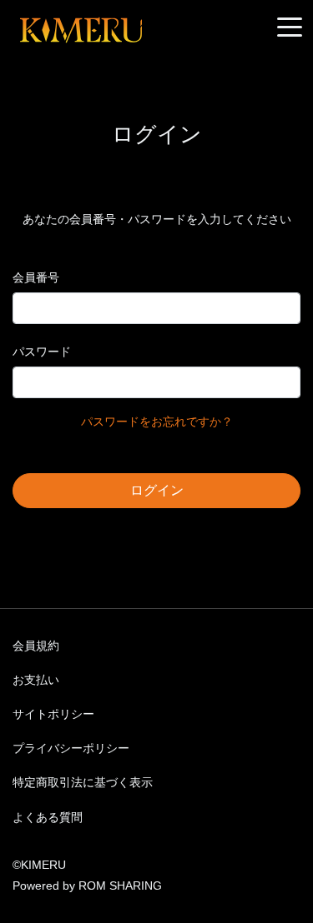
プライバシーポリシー (71, 748)
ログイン (157, 490)
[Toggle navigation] (289, 27)
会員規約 (36, 645)
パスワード (42, 351)
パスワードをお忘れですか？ (157, 421)
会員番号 (36, 277)
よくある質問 (48, 817)
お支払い (36, 679)
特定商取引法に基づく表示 (83, 782)
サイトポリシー (53, 714)
